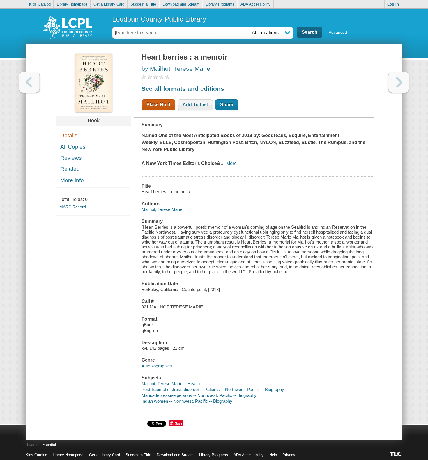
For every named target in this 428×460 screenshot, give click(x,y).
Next (398, 82)
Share (226, 104)
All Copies (73, 147)
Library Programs (220, 4)
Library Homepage (72, 4)
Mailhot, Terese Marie (162, 209)
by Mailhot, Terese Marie (176, 68)
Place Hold (158, 104)
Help (273, 455)
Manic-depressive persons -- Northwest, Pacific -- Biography (199, 395)
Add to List (195, 104)
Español (49, 445)
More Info (72, 180)
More (231, 163)
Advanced (338, 32)
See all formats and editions (183, 88)
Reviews (71, 158)
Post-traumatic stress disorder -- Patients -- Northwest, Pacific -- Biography (213, 389)
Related (70, 169)
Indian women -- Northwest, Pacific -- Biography (187, 401)
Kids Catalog (40, 4)
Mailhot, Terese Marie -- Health (171, 383)
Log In (393, 4)
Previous (29, 82)
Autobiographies (157, 365)
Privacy (288, 455)
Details (68, 135)
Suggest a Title (143, 4)
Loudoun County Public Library (159, 19)
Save (178, 423)
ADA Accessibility (255, 4)
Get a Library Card (108, 4)
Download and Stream (180, 4)
